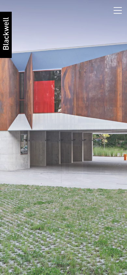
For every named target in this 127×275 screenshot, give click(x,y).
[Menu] (119, 9)
